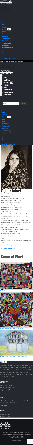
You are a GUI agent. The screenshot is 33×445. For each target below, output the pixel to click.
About (3, 34)
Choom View (5, 36)
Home (3, 25)
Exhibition (4, 27)
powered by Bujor (16, 440)
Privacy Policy (4, 59)
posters (4, 31)
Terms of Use (12, 59)
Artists (4, 29)
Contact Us (5, 41)
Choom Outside (6, 38)
